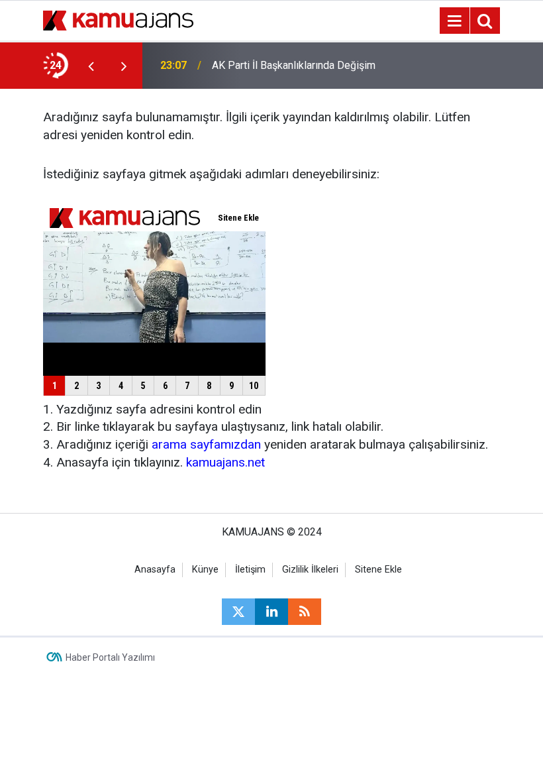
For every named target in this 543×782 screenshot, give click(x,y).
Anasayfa (154, 569)
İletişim (250, 569)
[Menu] (454, 21)
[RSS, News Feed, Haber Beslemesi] (304, 611)
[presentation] (90, 66)
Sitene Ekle (378, 569)
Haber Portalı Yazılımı (110, 657)
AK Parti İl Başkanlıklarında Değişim (293, 65)
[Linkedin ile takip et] (271, 611)
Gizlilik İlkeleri (310, 569)
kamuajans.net (225, 462)
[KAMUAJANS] (118, 19)
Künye (205, 569)
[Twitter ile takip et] (238, 611)
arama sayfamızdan (206, 444)
